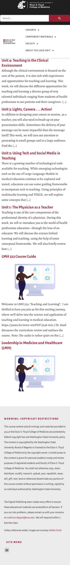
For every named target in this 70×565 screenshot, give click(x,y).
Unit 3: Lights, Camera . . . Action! (27, 109)
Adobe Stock (55, 530)
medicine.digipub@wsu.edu (21, 517)
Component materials (39, 37)
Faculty (30, 44)
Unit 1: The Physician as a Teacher (27, 207)
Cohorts (31, 30)
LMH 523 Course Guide (19, 257)
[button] (6, 550)
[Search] (59, 18)
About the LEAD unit (38, 50)
